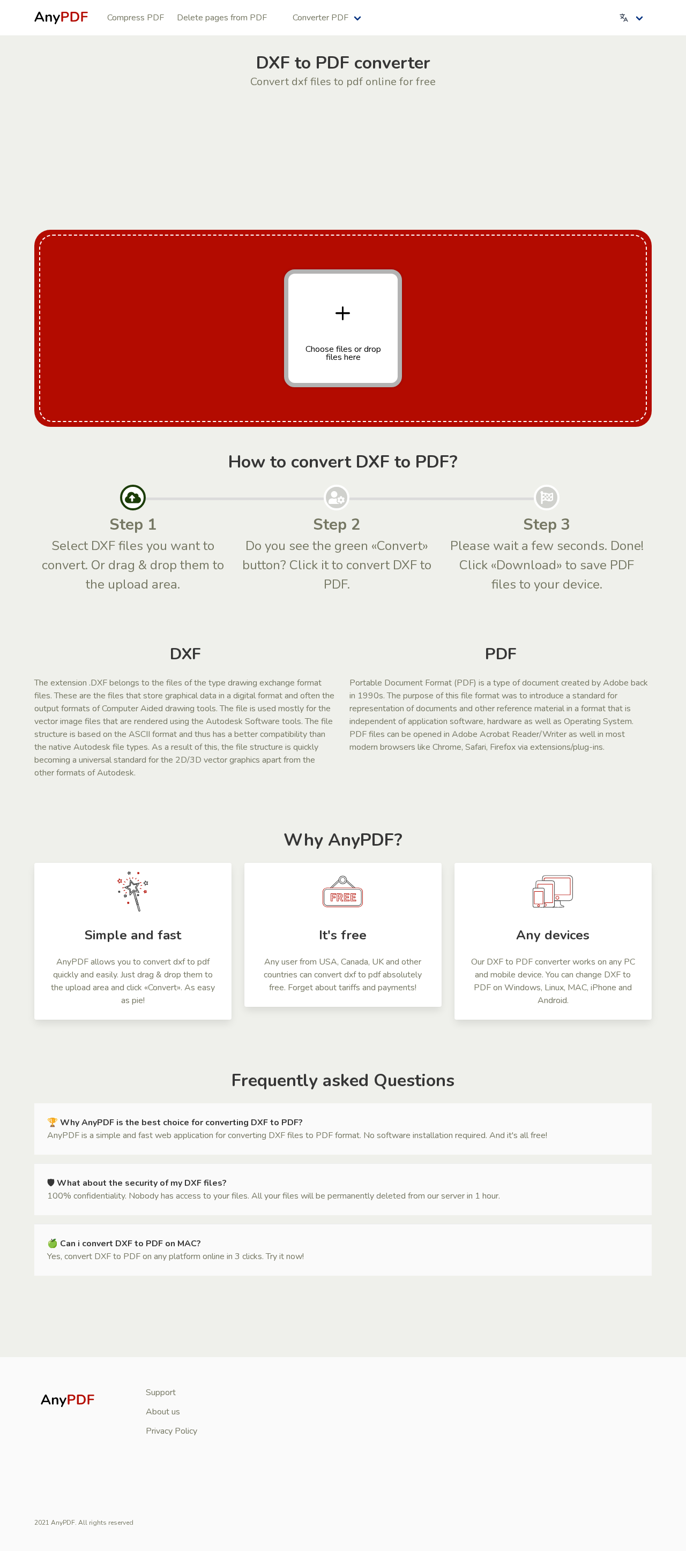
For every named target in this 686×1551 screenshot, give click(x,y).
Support (161, 1392)
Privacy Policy (171, 1431)
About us (163, 1412)
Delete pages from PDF (222, 18)
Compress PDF (135, 18)
